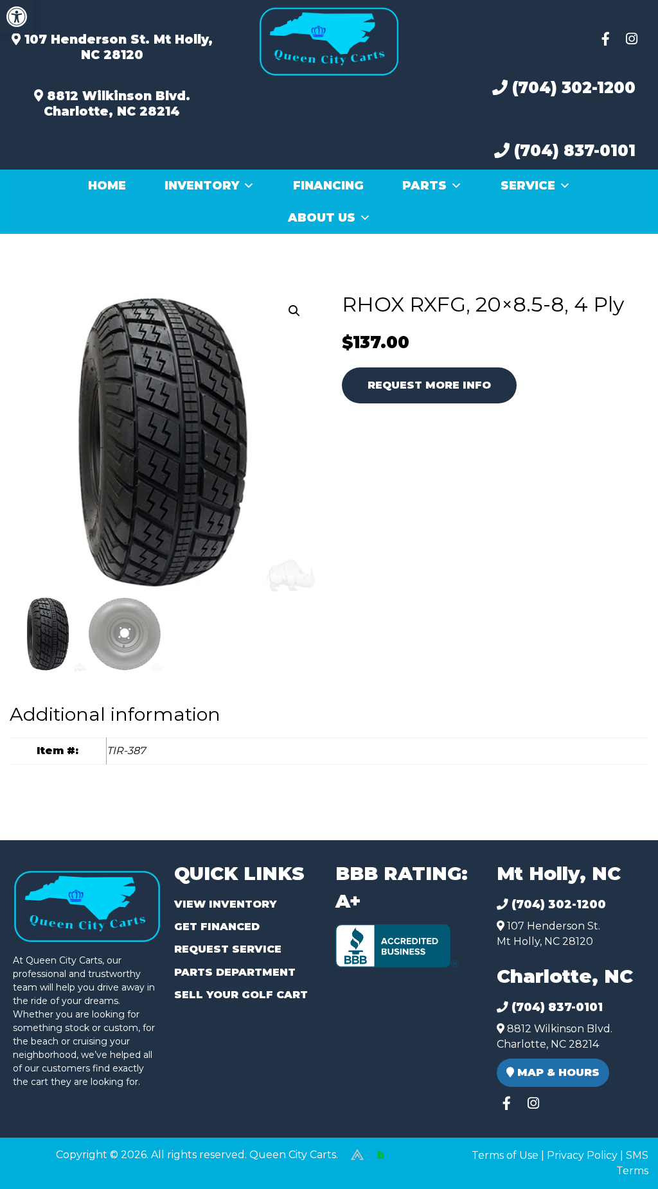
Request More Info (429, 385)
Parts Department (235, 972)
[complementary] (619, 1150)
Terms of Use (505, 1155)
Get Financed (217, 926)
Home (107, 186)
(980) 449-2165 (44, 1164)
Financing (328, 186)
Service (528, 186)
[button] (16, 16)
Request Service (227, 949)
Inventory (201, 186)
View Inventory (225, 904)
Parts (424, 186)
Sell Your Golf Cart (241, 995)
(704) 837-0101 (573, 150)
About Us (321, 218)
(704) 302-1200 (572, 87)
